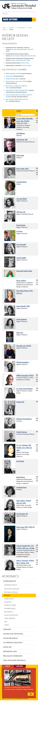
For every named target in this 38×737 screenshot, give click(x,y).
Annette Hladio (21, 258)
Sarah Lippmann (21, 319)
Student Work (10, 605)
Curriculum (9, 599)
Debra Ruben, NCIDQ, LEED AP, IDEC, (17, 90)
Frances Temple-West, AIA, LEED (20, 60)
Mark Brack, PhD (21, 140)
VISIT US (7, 666)
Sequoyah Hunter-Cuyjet (24, 271)
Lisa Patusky (20, 461)
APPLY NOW (19, 666)
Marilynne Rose (21, 487)
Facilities (7, 602)
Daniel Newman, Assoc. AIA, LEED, (16, 81)
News (6, 625)
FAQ (5, 622)
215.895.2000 (10, 698)
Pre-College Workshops (12, 656)
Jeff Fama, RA (20, 212)
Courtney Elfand (21, 199)
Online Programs (10, 638)
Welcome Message (11, 589)
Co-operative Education (12, 642)
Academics (11, 27)
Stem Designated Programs (14, 660)
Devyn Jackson (26, 65)
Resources (8, 612)
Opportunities (9, 608)
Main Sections (10, 19)
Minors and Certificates (13, 634)
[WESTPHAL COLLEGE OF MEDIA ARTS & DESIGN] (19, 11)
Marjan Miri (9, 76)
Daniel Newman (21, 432)
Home (4, 27)
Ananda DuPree (21, 182)
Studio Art (7, 647)
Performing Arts (10, 651)
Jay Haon (19, 231)
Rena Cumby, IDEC (22, 169)
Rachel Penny (25, 63)
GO (31, 694)
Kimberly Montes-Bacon (13, 79)
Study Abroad (9, 618)
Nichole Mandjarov (22, 362)
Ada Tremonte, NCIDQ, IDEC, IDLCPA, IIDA (23, 56)
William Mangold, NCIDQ (24, 375)
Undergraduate (21, 27)
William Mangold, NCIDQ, (13, 73)
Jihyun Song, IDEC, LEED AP (25, 527)
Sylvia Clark (20, 155)
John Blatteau (20, 133)
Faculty (7, 595)
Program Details (11, 592)
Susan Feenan (20, 225)
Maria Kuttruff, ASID (23, 306)
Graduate (7, 629)
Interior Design (10, 585)
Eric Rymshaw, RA (22, 514)
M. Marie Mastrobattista (24, 389)
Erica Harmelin (21, 244)
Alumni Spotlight (11, 615)
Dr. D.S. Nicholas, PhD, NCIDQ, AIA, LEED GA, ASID (24, 447)
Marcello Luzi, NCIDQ (23, 346)
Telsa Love (19, 332)
